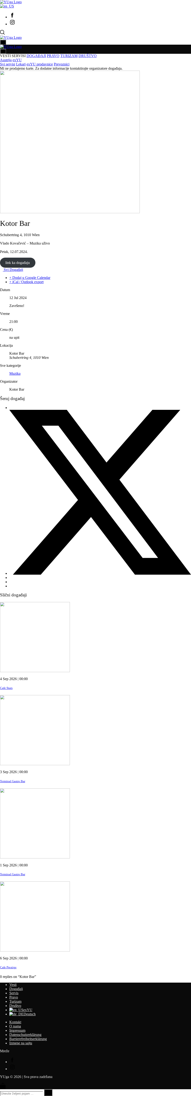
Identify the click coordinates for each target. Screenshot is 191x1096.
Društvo (15, 1006)
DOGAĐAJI (36, 56)
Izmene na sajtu (20, 1043)
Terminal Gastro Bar (12, 781)
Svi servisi (7, 64)
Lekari (21, 64)
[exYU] (7, 6)
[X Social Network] (100, 573)
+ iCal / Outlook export (26, 282)
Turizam (15, 1001)
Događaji (16, 989)
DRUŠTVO (87, 56)
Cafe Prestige (8, 967)
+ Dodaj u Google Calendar (29, 278)
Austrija (6, 60)
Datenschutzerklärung (25, 1035)
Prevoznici (61, 64)
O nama (15, 1026)
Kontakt (15, 1022)
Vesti (13, 985)
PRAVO (53, 56)
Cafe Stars (6, 688)
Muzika (14, 373)
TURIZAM (69, 56)
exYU (17, 60)
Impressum (17, 1030)
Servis (13, 993)
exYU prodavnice (40, 64)
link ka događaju (17, 263)
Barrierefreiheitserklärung (28, 1039)
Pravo (13, 997)
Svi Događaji (13, 270)
